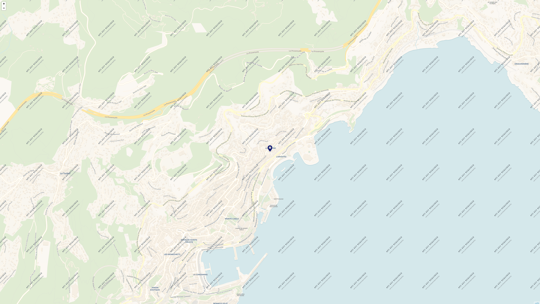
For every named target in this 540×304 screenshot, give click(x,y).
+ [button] (4, 3)
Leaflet (537, 303)
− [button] (4, 8)
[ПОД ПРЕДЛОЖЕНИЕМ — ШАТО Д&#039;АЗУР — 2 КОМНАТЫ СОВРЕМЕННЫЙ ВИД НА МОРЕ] (270, 148)
